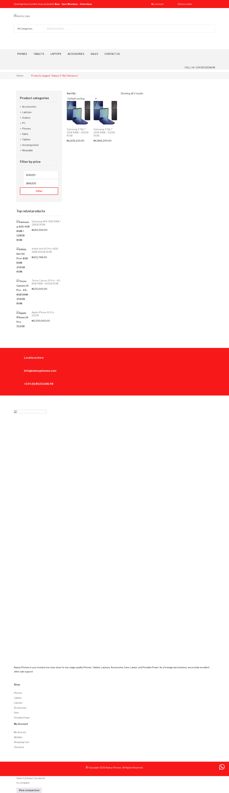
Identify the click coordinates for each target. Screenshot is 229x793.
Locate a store (34, 357)
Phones (26, 128)
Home (19, 75)
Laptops (27, 112)
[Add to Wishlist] (83, 108)
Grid (204, 93)
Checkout (19, 747)
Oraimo (26, 117)
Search (211, 28)
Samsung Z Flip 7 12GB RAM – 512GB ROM (104, 132)
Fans (16, 712)
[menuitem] (22, 54)
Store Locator (185, 4)
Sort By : (72, 93)
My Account (20, 732)
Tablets (26, 139)
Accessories (29, 106)
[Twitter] (207, 4)
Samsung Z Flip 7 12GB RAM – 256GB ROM (78, 132)
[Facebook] (200, 4)
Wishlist (18, 737)
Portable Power (22, 717)
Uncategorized (30, 145)
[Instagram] (213, 4)
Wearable (27, 150)
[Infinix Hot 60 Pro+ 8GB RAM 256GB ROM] (23, 260)
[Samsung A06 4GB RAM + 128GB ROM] (23, 231)
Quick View (83, 117)
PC (23, 123)
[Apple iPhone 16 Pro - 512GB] (23, 320)
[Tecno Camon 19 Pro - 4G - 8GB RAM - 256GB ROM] (23, 292)
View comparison (29, 790)
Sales (25, 134)
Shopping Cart (21, 742)
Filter (39, 191)
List (210, 93)
